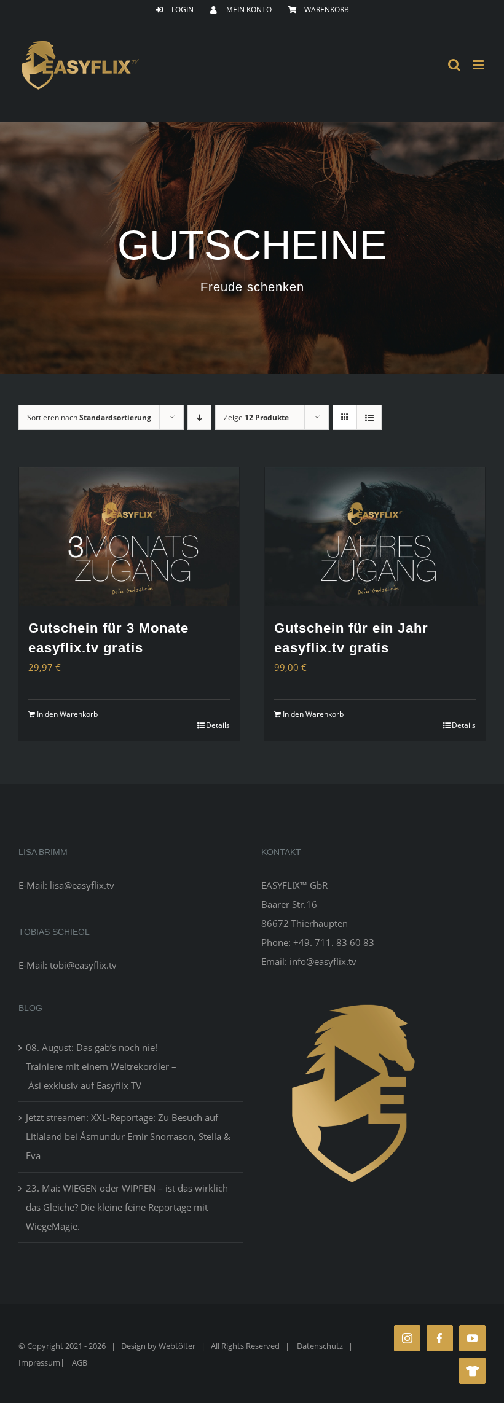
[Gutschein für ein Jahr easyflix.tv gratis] (375, 536)
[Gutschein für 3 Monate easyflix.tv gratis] (129, 536)
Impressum (39, 1362)
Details (218, 725)
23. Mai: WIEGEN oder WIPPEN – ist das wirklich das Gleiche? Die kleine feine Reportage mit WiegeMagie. (127, 1207)
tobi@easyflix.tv (83, 965)
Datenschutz (320, 1345)
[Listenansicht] (369, 417)
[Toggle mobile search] (454, 64)
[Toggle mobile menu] (479, 64)
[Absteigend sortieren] (199, 417)
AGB (79, 1362)
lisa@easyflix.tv (82, 885)
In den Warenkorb (67, 714)
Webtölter (177, 1345)
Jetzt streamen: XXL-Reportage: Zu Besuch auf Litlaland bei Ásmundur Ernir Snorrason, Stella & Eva (128, 1136)
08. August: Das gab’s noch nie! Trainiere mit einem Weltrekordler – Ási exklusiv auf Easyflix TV (101, 1066)
